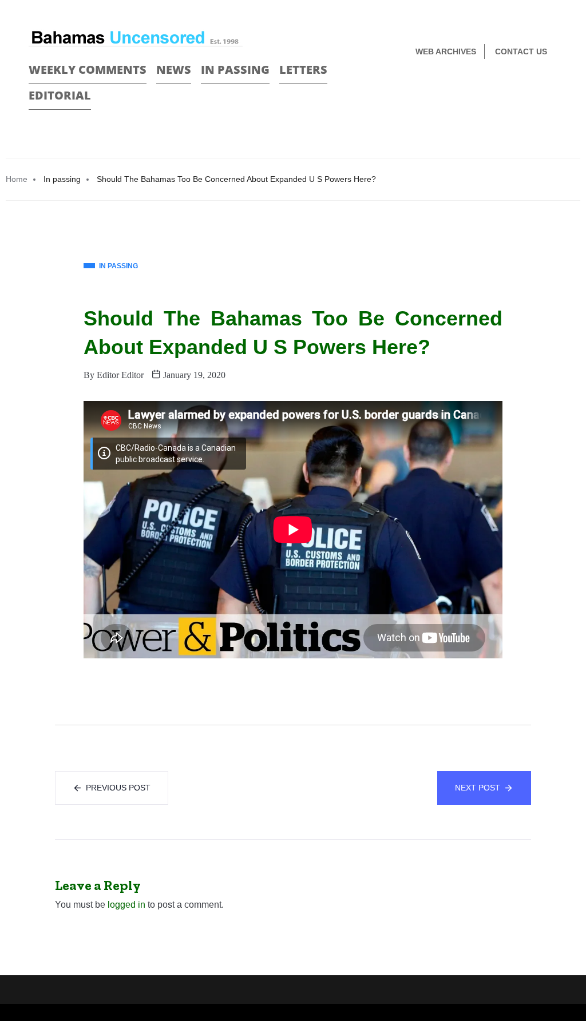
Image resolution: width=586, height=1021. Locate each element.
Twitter (552, 89)
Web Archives (445, 51)
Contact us (521, 51)
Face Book (532, 89)
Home (16, 179)
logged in (126, 904)
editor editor (120, 375)
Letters (303, 69)
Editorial (60, 95)
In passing (235, 69)
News (173, 69)
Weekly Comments (87, 69)
